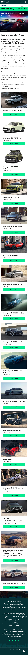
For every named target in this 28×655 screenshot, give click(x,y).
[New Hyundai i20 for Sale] (14, 187)
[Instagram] (18, 640)
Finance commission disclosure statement (16, 633)
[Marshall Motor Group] (4, 2)
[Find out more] (14, 9)
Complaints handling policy (14, 636)
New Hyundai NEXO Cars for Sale (14, 583)
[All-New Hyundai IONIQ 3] (14, 244)
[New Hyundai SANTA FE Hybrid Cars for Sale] (14, 539)
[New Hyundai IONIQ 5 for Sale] (14, 273)
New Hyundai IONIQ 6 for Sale (13, 342)
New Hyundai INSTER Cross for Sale (13, 167)
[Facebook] (9, 640)
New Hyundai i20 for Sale (11, 197)
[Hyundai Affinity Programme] (14, 100)
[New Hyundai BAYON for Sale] (14, 215)
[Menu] (26, 5)
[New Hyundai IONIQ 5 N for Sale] (14, 302)
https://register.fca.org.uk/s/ (14, 619)
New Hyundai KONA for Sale (12, 430)
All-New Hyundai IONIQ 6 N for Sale (13, 371)
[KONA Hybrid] (14, 448)
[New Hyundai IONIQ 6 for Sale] (14, 331)
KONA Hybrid (7, 459)
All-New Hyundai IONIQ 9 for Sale (14, 401)
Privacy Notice (16, 629)
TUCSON (6, 518)
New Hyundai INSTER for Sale (12, 138)
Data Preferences (8, 629)
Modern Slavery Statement (20, 634)
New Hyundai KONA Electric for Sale (13, 488)
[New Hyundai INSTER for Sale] (14, 127)
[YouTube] (12, 640)
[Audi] (4, 5)
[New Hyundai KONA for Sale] (14, 419)
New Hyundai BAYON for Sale (12, 226)
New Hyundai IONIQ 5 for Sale (12, 284)
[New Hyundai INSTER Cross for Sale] (14, 156)
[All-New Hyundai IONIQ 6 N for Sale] (14, 360)
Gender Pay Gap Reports (7, 634)
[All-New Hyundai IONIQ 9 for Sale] (14, 390)
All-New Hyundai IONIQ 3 (11, 255)
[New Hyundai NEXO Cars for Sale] (14, 572)
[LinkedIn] (15, 640)
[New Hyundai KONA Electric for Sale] (14, 477)
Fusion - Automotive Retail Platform (14, 650)
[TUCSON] (14, 508)
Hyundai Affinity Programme (12, 110)
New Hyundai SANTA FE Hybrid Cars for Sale (13, 551)
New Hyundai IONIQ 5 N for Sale (13, 313)
